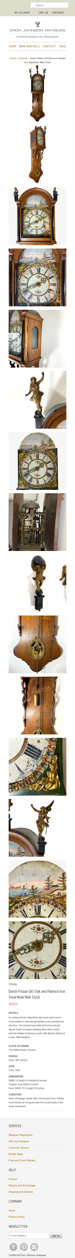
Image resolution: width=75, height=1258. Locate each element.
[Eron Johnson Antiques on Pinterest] (24, 1251)
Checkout (58, 12)
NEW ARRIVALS (29, 46)
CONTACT (49, 46)
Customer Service (19, 1147)
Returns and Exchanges (22, 1185)
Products (23, 58)
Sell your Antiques (19, 1141)
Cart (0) (43, 12)
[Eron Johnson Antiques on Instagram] (34, 1251)
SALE (62, 46)
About (12, 1210)
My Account (22, 12)
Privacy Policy (17, 1217)
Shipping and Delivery (21, 1191)
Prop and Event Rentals (22, 1160)
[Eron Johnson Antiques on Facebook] (14, 1251)
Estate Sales (16, 1154)
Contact (13, 1179)
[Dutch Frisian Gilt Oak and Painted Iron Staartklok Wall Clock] (37, 94)
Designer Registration (20, 1135)
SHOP (13, 46)
